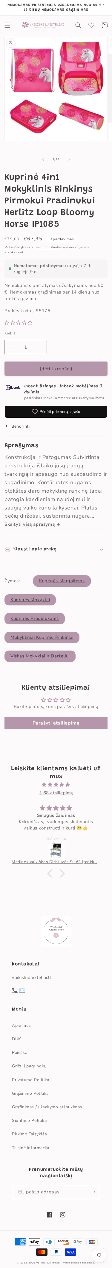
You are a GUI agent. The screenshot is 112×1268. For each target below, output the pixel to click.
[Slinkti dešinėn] (69, 159)
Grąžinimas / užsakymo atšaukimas (47, 1107)
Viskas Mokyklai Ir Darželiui (40, 656)
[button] (7, 25)
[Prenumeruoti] (93, 1192)
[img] (56, 784)
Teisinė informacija (30, 1148)
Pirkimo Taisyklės (29, 1134)
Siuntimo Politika (29, 1120)
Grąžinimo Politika (30, 1093)
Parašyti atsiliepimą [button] (56, 723)
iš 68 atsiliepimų (56, 793)
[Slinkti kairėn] (43, 159)
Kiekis (9, 333)
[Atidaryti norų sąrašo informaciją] (91, 25)
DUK (16, 1039)
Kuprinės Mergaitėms (62, 581)
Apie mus (21, 1025)
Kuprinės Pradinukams (34, 618)
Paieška (19, 1052)
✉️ (22, 990)
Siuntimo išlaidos (48, 247)
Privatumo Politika (30, 1080)
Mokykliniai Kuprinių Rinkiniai (41, 637)
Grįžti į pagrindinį (29, 1066)
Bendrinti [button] (20, 426)
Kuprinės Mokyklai (30, 600)
